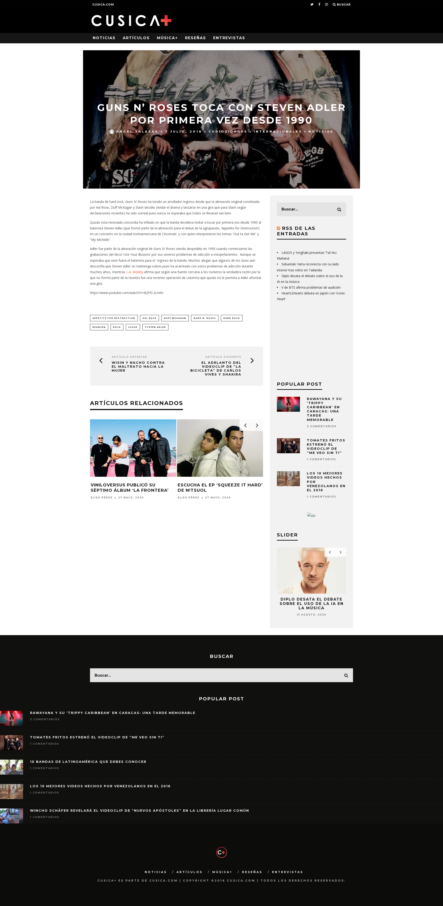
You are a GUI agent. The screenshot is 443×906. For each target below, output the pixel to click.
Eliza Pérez (102, 497)
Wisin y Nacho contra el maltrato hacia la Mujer (138, 366)
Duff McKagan (175, 318)
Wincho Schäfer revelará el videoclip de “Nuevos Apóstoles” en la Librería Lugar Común (139, 810)
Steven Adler (155, 327)
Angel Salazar (137, 131)
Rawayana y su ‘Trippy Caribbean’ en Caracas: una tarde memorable (324, 409)
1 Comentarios (321, 459)
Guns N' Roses (205, 318)
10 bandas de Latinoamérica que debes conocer (88, 762)
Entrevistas (229, 38)
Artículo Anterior (129, 356)
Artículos (136, 38)
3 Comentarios (322, 426)
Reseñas (195, 38)
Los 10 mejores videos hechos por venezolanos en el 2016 (100, 786)
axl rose (149, 318)
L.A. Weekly (134, 272)
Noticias (104, 38)
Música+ (167, 38)
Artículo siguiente (223, 356)
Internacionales (278, 131)
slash (133, 327)
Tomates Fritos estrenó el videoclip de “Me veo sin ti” (326, 446)
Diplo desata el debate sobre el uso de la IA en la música (312, 603)
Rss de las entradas (296, 231)
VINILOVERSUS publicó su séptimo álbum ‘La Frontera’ (130, 488)
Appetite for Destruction (114, 318)
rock (117, 327)
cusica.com (103, 4)
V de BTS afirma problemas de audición (311, 287)
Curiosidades (228, 131)
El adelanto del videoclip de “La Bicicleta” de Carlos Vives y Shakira (215, 368)
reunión (99, 327)
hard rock (231, 318)
